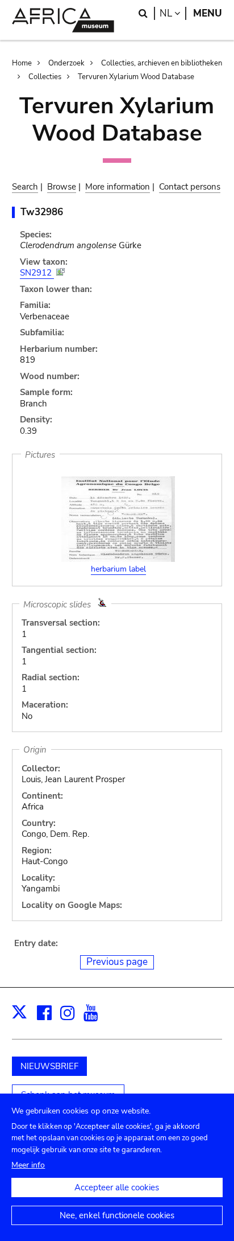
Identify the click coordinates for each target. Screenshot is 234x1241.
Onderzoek (66, 63)
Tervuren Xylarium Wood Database (136, 77)
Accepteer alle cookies (116, 1187)
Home (22, 63)
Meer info (28, 1165)
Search (25, 186)
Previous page (117, 961)
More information (117, 186)
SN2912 (37, 272)
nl (173, 13)
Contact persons (189, 186)
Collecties (44, 77)
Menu (207, 13)
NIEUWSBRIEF (49, 1066)
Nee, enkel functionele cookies (117, 1215)
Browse (61, 186)
